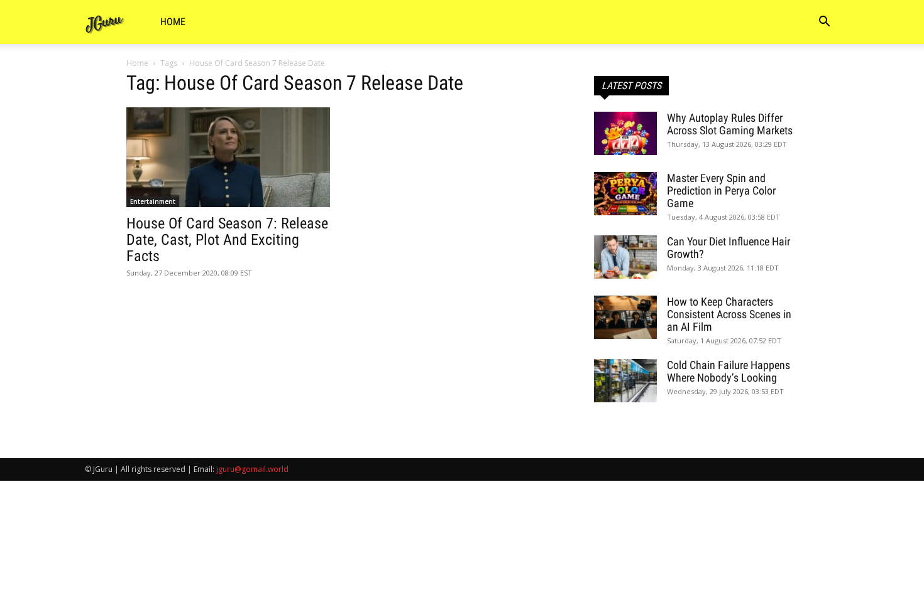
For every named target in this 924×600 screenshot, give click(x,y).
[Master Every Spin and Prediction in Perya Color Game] (625, 193)
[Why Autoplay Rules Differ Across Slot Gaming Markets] (625, 133)
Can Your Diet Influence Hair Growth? (728, 247)
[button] (824, 23)
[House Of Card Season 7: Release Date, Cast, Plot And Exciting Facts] (228, 157)
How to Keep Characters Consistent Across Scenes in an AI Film (729, 314)
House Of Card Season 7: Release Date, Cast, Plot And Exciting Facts (227, 240)
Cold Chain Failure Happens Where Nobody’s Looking (728, 371)
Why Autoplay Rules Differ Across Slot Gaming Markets (730, 124)
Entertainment (152, 201)
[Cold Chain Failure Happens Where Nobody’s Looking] (625, 380)
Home (172, 22)
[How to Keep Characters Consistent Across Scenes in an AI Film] (625, 317)
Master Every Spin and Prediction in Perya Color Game (721, 190)
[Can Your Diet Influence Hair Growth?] (625, 257)
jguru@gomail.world (252, 469)
